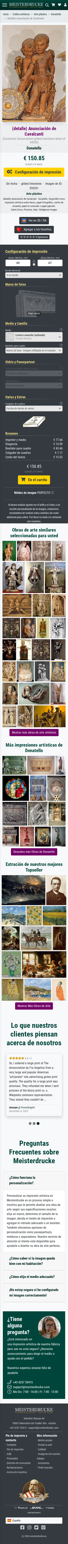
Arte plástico (40, 14)
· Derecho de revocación (18, 1463)
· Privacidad (12, 1458)
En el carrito (36, 479)
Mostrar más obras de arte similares (34, 732)
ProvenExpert (28, 1107)
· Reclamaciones (14, 1467)
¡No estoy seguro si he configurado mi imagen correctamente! (33, 1292)
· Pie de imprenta (14, 1449)
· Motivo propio (44, 1440)
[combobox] (34, 275)
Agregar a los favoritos (36, 229)
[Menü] (4, 5)
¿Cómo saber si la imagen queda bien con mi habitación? (32, 1261)
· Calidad (41, 1449)
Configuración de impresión (36, 172)
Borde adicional (12, 270)
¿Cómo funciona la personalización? (22, 1180)
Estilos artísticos (21, 14)
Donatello (56, 14)
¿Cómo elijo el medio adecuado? (32, 1277)
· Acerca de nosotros (16, 1472)
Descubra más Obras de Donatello (34, 852)
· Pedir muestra (45, 1467)
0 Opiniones (41, 237)
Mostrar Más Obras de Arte (34, 1006)
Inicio (6, 14)
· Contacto (11, 1445)
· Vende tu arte (44, 1445)
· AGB (8, 1454)
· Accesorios (43, 1463)
